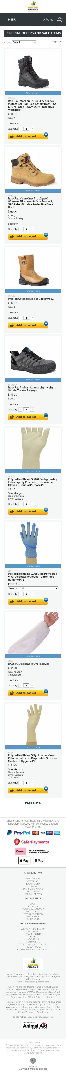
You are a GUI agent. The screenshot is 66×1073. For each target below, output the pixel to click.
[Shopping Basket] (59, 19)
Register (33, 906)
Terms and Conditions (33, 944)
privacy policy (34, 1053)
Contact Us (33, 941)
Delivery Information (33, 929)
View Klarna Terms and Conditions (39, 1010)
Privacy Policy (33, 947)
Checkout (33, 919)
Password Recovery (33, 909)
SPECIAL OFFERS (33, 894)
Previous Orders (33, 914)
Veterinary (33, 881)
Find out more (33, 93)
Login (33, 904)
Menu (12, 19)
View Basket (33, 916)
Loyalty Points (33, 934)
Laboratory (33, 884)
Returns (33, 931)
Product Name (33, 72)
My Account (33, 911)
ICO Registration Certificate (33, 949)
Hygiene (33, 886)
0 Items (48, 19)
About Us (33, 939)
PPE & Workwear (33, 889)
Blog (33, 936)
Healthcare (33, 878)
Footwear (33, 891)
